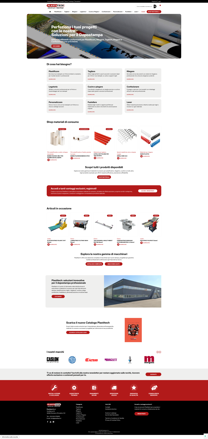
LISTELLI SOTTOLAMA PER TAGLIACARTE (101, 154)
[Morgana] (149, 360)
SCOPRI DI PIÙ (52, 79)
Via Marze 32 (51, 411)
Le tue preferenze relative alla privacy (104, 433)
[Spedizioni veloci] (114, 388)
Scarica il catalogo (110, 413)
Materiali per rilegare (146, 152)
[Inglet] (110, 360)
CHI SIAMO (58, 296)
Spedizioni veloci (114, 394)
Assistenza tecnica (74, 394)
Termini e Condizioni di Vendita (114, 418)
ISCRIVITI (153, 374)
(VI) (64, 413)
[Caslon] (53, 360)
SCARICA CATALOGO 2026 (78, 332)
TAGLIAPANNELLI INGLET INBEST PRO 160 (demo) (103, 241)
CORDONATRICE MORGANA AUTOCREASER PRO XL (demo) (125, 241)
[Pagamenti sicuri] (94, 388)
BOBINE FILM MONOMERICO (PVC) (80, 156)
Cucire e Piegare (94, 11)
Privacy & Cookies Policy (112, 420)
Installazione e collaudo (54, 394)
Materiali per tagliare (100, 152)
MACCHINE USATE (114, 264)
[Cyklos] (72, 360)
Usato (143, 11)
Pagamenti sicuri (94, 394)
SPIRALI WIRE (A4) (122, 156)
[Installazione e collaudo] (54, 388)
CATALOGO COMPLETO (94, 264)
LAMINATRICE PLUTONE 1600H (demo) (79, 241)
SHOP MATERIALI (153, 11)
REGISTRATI (142, 413)
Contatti (107, 407)
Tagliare (66, 11)
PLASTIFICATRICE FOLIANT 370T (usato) (56, 241)
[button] (157, 352)
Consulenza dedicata (154, 394)
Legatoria (83, 11)
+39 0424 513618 (54, 416)
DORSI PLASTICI (144, 154)
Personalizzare (117, 11)
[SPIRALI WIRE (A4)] (127, 138)
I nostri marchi (55, 351)
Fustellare (128, 11)
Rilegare (74, 11)
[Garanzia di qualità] (134, 388)
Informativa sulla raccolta (10, 437)
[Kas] (130, 360)
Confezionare (106, 11)
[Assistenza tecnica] (74, 388)
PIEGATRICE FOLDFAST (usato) (148, 240)
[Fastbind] (91, 360)
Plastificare (57, 11)
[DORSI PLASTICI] (150, 138)
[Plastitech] (56, 6)
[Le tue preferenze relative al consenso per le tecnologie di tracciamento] (205, 436)
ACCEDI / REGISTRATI (147, 191)
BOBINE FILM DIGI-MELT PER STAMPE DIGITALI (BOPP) (55, 156)
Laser (136, 11)
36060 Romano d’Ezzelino (55, 413)
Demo (72, 238)
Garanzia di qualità (134, 394)
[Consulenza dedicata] (153, 388)
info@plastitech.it (56, 418)
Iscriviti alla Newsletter (112, 415)
